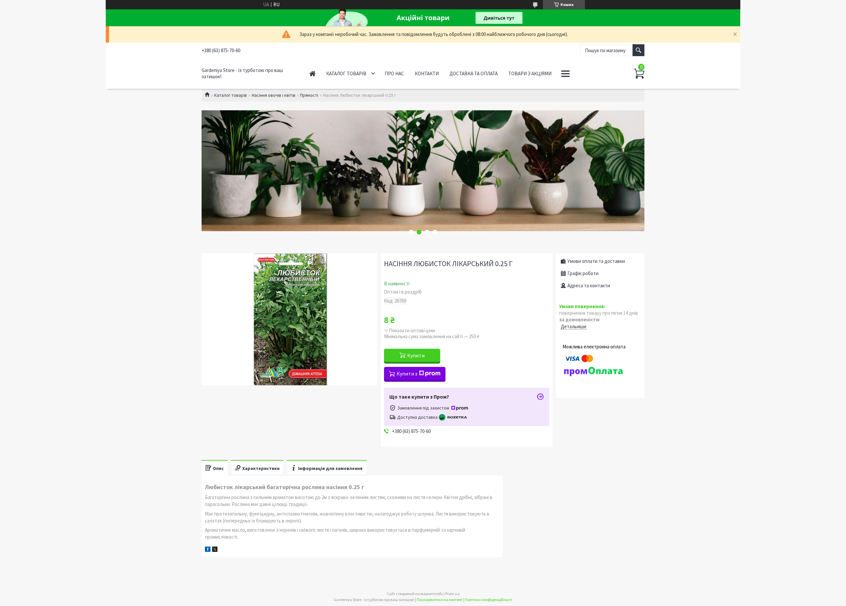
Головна (312, 73)
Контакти (427, 73)
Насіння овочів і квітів (273, 95)
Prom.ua (452, 593)
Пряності (309, 95)
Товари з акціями (530, 73)
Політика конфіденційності (488, 599)
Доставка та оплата (473, 73)
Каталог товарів (346, 73)
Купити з (407, 373)
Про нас (394, 73)
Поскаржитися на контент (440, 599)
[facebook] (208, 550)
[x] (214, 550)
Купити (416, 355)
